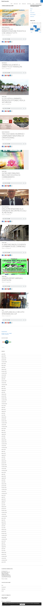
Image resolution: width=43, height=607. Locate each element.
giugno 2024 (4, 365)
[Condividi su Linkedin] (10, 41)
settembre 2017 (4, 493)
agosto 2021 (4, 405)
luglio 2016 (3, 520)
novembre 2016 (4, 512)
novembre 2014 (4, 556)
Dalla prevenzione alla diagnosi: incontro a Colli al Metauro (14, 211)
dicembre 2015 (4, 533)
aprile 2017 (3, 502)
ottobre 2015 (4, 537)
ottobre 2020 (4, 424)
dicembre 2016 (4, 510)
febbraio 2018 (4, 483)
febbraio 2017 (4, 506)
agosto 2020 (4, 428)
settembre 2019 (4, 447)
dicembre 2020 (4, 420)
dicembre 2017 (4, 487)
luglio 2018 (3, 474)
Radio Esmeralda (5, 1)
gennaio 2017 (4, 508)
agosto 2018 (4, 472)
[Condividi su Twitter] (4, 41)
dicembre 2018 (4, 464)
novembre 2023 (4, 373)
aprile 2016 (3, 525)
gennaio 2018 (4, 485)
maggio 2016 (4, 523)
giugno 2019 (4, 453)
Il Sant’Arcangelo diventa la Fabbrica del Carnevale (14, 245)
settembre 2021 (4, 403)
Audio (4, 68)
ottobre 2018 (4, 468)
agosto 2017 (4, 495)
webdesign (3, 601)
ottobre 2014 (4, 558)
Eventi (33, 3)
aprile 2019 (3, 457)
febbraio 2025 (4, 357)
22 (37, 29)
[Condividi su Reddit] (7, 41)
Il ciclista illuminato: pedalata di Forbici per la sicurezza (13, 100)
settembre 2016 (4, 516)
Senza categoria (32, 14)
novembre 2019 (4, 443)
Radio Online (16, 3)
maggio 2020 (4, 434)
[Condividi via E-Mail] (11, 41)
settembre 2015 (4, 539)
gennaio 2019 (4, 462)
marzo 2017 (3, 504)
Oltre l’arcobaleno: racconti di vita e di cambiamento (11, 175)
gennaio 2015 (4, 554)
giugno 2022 (4, 388)
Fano (20, 3)
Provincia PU (24, 3)
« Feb (31, 32)
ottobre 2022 (4, 382)
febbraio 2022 (4, 394)
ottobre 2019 (4, 445)
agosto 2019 (4, 449)
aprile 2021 (3, 413)
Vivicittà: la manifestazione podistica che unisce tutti (14, 31)
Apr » (40, 32)
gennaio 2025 (4, 359)
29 (37, 30)
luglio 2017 (3, 497)
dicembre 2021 (4, 397)
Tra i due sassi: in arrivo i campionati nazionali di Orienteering (13, 136)
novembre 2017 (4, 489)
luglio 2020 (3, 430)
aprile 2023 (3, 378)
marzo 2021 (3, 415)
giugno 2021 (4, 409)
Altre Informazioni (36, 603)
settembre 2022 (4, 384)
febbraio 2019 (4, 460)
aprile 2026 (3, 354)
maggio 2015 (4, 546)
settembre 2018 (4, 470)
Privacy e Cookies (4, 578)
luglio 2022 (3, 386)
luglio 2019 (3, 451)
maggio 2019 (4, 455)
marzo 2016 (3, 527)
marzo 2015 (3, 550)
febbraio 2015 (4, 552)
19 (32, 29)
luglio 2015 (3, 542)
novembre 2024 (4, 361)
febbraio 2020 (4, 439)
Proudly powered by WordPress (6, 605)
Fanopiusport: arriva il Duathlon (12, 279)
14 (35, 27)
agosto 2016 (4, 518)
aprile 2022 (3, 392)
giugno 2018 (4, 476)
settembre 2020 (4, 426)
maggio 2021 (4, 411)
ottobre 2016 (4, 514)
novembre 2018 (4, 466)
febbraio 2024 (4, 369)
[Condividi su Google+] (5, 41)
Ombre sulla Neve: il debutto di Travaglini (12, 66)
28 (35, 30)
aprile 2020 (3, 436)
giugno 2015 (4, 544)
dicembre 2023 (4, 371)
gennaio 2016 (4, 531)
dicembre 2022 (4, 380)
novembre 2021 (4, 399)
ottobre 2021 (4, 401)
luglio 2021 (3, 407)
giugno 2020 (4, 432)
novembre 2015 (4, 535)
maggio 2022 (4, 390)
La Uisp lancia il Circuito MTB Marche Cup (13, 313)
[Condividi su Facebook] (2, 41)
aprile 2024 (3, 367)
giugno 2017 (4, 499)
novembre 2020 (4, 422)
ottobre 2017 (4, 491)
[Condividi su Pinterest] (8, 41)
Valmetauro (29, 3)
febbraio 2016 (4, 529)
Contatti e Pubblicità (39, 3)
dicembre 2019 (4, 441)
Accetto (22, 604)
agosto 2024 (4, 363)
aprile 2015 (3, 548)
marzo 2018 (3, 481)
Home (11, 3)
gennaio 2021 (4, 418)
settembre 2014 (4, 560)
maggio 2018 (4, 478)
